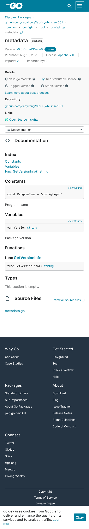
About (58, 385)
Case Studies (14, 363)
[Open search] (69, 6)
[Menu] (44, 129)
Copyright (45, 491)
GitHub (9, 449)
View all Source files (67, 300)
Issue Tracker (62, 406)
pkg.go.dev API (15, 413)
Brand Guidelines (64, 419)
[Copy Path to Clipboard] (21, 32)
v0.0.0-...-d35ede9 (24, 49)
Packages (13, 385)
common (11, 27)
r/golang (10, 462)
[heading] (17, 5)
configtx (28, 27)
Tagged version (19, 86)
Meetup (10, 469)
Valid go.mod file (20, 79)
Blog (56, 400)
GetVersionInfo (27, 258)
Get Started (63, 349)
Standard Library (16, 393)
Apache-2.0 (66, 55)
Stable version (54, 86)
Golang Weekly (15, 476)
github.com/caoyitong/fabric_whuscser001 (34, 22)
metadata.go (15, 311)
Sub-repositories (16, 400)
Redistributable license (61, 79)
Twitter (9, 443)
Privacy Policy (45, 503)
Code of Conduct (64, 426)
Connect (12, 435)
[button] (6, 79)
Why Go (12, 349)
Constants (13, 161)
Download (59, 393)
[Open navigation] (80, 6)
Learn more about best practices (27, 92)
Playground (60, 357)
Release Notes (62, 413)
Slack (8, 456)
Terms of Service (45, 497)
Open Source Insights (23, 119)
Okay (80, 517)
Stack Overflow (63, 370)
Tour (56, 363)
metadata (11, 32)
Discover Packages (18, 17)
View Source (75, 187)
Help (56, 376)
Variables (12, 166)
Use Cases (12, 357)
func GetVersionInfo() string (26, 171)
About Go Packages (18, 406)
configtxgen (59, 27)
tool (42, 27)
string (32, 227)
